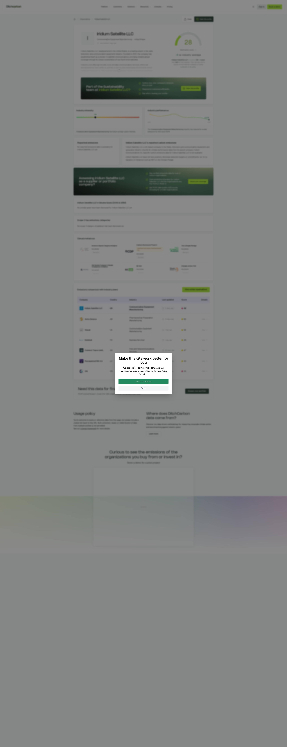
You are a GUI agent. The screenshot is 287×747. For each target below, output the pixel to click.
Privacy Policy (160, 371)
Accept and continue (143, 382)
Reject (143, 388)
